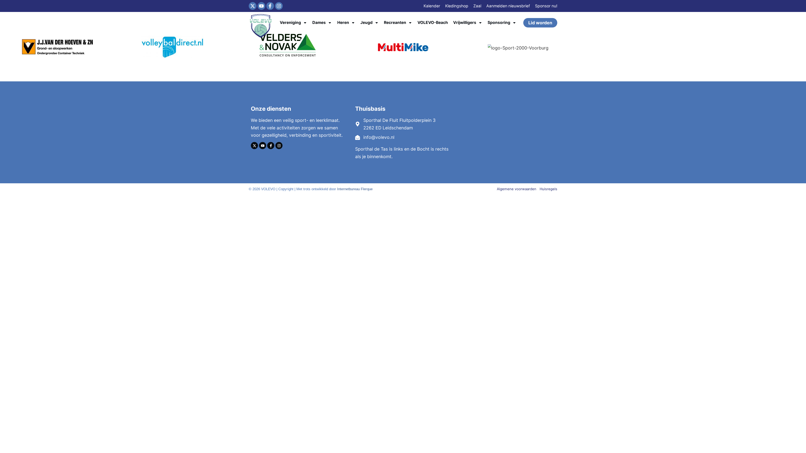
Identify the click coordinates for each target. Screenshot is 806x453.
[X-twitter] (252, 6)
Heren (343, 22)
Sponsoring (499, 22)
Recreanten (395, 22)
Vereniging (290, 22)
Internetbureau (348, 189)
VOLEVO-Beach (432, 22)
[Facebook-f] (270, 6)
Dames (319, 22)
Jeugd (366, 22)
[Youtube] (261, 6)
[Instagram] (279, 6)
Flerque (367, 189)
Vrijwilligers (464, 22)
